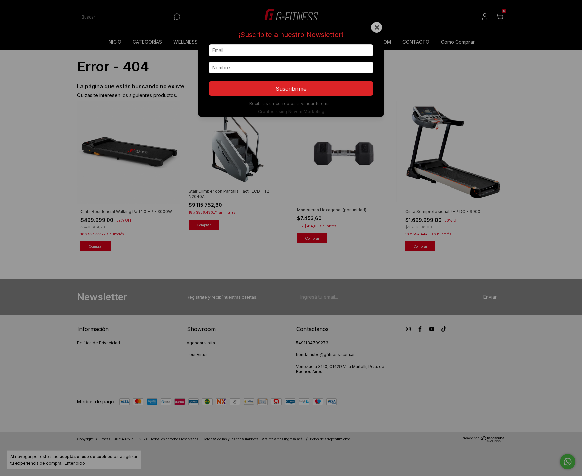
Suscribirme (291, 88)
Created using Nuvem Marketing (291, 111)
